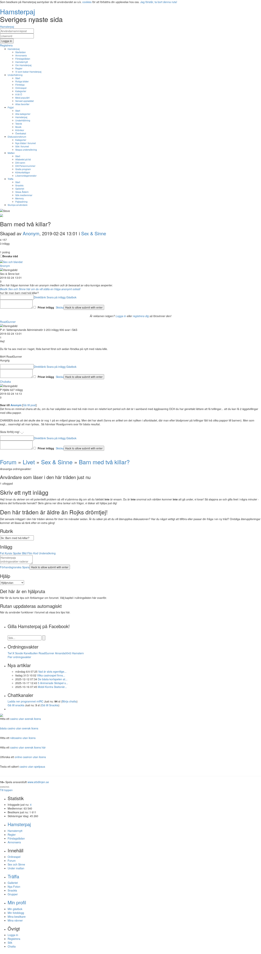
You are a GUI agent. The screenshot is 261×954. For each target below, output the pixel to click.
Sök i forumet (22, 146)
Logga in (121, 316)
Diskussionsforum (17, 136)
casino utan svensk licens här (28, 747)
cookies (87, 2)
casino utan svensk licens (25, 719)
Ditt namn (20, 162)
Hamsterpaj (14, 48)
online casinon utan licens (30, 757)
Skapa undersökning (26, 149)
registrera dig (141, 316)
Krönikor (19, 130)
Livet (29, 462)
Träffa (10, 178)
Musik (18, 126)
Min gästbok (15, 909)
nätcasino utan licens (23, 738)
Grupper (13, 894)
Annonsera (21, 55)
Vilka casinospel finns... (51, 675)
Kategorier (20, 91)
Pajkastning (21, 201)
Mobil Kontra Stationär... (52, 687)
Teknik (18, 123)
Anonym (31, 233)
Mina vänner (15, 920)
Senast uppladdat (24, 100)
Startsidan (20, 52)
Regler (18, 68)
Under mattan (16, 868)
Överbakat (20, 133)
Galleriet (19, 188)
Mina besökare (17, 916)
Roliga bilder (22, 81)
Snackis (19, 185)
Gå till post (29, 405)
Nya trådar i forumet (25, 143)
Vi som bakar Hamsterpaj (28, 71)
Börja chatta (69, 701)
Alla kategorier (22, 113)
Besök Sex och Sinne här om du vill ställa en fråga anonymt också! (40, 289)
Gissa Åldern (22, 191)
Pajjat (11, 107)
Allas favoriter (22, 104)
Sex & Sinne (93, 233)
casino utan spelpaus (32, 766)
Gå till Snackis (49, 705)
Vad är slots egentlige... (52, 671)
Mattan (11, 152)
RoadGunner (8, 322)
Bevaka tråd (10, 256)
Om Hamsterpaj (23, 65)
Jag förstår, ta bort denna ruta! (158, 2)
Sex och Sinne (16, 864)
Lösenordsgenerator (25, 175)
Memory (19, 198)
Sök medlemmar (23, 195)
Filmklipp (20, 84)
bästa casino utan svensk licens (19, 728)
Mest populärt (22, 97)
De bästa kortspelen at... (52, 679)
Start (17, 78)
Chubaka (5, 381)
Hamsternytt (21, 61)
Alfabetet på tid (23, 159)
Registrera (14, 939)
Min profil (17, 902)
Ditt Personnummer (25, 165)
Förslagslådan (22, 58)
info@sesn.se (165, 952)
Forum (8, 462)
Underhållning (15, 74)
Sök (10, 942)
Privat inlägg (46, 307)
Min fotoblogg (16, 913)
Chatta (12, 946)
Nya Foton (14, 886)
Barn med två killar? (104, 462)
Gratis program (23, 169)
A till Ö (18, 94)
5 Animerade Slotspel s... (53, 683)
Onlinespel (21, 87)
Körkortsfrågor (22, 172)
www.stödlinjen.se (38, 782)
